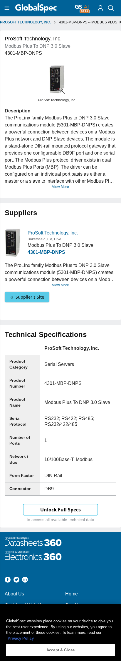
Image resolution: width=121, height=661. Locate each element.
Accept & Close (60, 650)
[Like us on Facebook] (8, 581)
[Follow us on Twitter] (16, 581)
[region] (60, 632)
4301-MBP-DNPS (46, 252)
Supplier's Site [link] (30, 297)
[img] (100, 8)
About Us (14, 593)
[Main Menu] (8, 8)
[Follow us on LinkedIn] (25, 581)
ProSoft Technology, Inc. (53, 232)
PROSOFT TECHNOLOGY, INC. (25, 22)
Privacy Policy (21, 638)
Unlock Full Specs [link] (60, 509)
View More (60, 187)
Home (71, 593)
